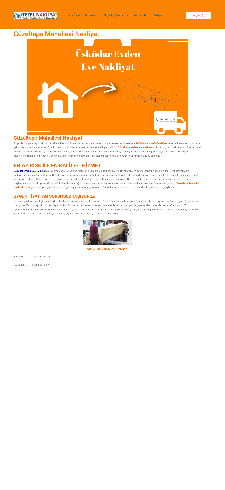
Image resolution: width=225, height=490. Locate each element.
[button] (97, 15)
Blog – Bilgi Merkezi (114, 15)
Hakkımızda (139, 15)
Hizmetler (90, 15)
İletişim (158, 15)
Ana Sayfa (74, 15)
